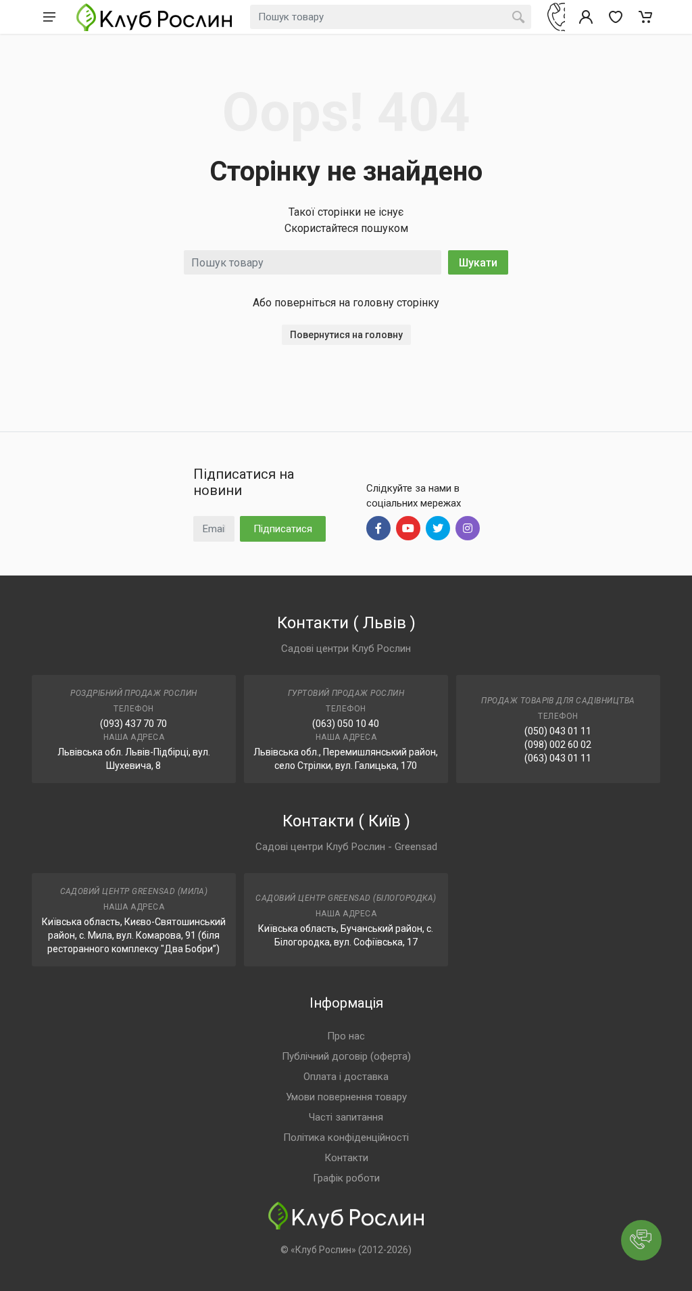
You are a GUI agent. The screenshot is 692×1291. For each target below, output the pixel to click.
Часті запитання (346, 1117)
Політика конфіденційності (346, 1137)
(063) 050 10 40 (345, 723)
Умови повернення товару (346, 1097)
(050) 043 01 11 (557, 731)
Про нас (346, 1036)
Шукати (478, 262)
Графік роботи (346, 1178)
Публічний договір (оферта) (346, 1056)
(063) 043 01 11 (557, 758)
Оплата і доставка (346, 1077)
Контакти (346, 1158)
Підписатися (282, 529)
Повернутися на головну (346, 334)
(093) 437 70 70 (133, 723)
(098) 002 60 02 (557, 744)
